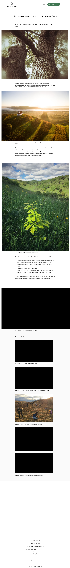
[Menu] (44, 4)
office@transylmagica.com (37, 546)
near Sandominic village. (33, 363)
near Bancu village (45, 390)
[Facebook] (31, 560)
